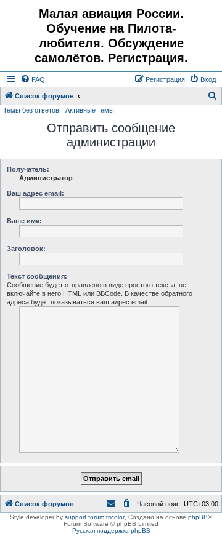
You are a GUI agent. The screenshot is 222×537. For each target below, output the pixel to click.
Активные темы (89, 110)
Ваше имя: (24, 221)
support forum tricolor (95, 517)
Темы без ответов (31, 110)
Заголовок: (26, 248)
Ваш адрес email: (35, 193)
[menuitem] (32, 79)
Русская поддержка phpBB (111, 530)
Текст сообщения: (37, 276)
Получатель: (28, 169)
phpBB (198, 517)
